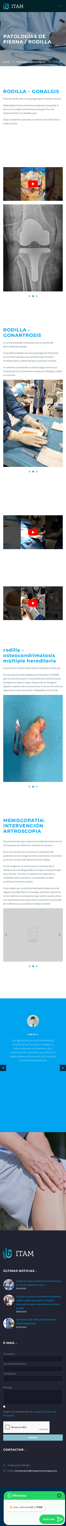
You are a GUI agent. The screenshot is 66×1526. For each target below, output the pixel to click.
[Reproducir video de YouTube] (33, 184)
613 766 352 (24, 1465)
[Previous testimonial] (3, 1068)
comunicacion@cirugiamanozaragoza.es (36, 1470)
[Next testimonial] (63, 1068)
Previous (6, 248)
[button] (59, 1481)
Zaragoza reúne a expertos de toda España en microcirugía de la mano (38, 1282)
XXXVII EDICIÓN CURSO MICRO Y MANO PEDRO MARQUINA (36, 1321)
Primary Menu (60, 6)
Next (60, 248)
